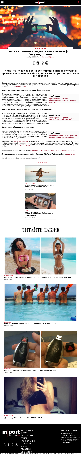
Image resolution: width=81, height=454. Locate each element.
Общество (26, 451)
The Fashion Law (20, 86)
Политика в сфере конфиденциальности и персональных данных (70, 437)
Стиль (24, 438)
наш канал (70, 154)
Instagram (11, 158)
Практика (26, 449)
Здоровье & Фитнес (27, 431)
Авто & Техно (28, 435)
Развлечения (28, 441)
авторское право (24, 158)
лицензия (35, 158)
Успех (24, 446)
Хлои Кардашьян (21, 141)
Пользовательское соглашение (68, 441)
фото (4, 158)
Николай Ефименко (49, 57)
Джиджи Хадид (23, 145)
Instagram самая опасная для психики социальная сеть (52, 150)
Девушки (26, 443)
